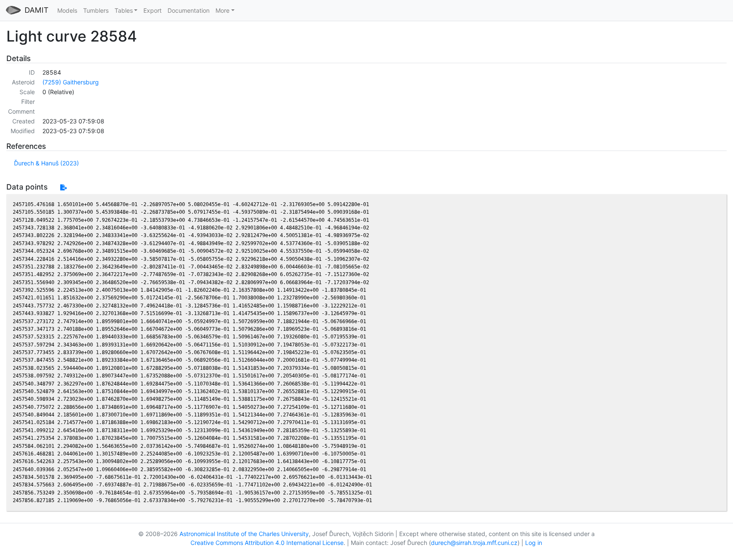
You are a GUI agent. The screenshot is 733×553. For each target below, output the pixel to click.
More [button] (222, 10)
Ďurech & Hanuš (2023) (46, 163)
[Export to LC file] (63, 187)
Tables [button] (124, 10)
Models (67, 10)
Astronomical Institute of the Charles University (244, 533)
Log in (533, 542)
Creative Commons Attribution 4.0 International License (267, 542)
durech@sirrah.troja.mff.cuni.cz (474, 542)
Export (152, 10)
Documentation (189, 10)
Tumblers (96, 10)
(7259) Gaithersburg (70, 82)
